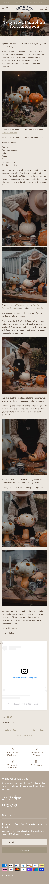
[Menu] (3, 8)
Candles (40, 308)
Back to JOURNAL (24, 735)
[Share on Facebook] (8, 717)
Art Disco (11, 875)
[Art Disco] (24, 8)
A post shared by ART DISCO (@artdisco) (24, 704)
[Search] (8, 8)
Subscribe (24, 850)
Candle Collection (9, 132)
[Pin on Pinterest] (11, 717)
